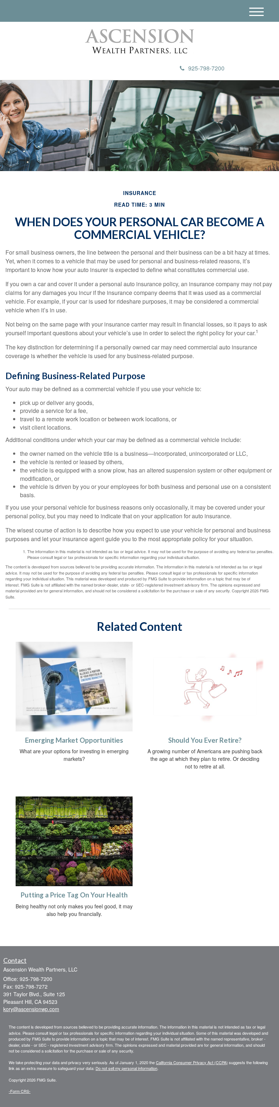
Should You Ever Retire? (205, 740)
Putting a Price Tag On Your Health (74, 895)
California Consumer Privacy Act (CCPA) (192, 1062)
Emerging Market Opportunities (74, 740)
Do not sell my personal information (126, 1068)
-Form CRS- (20, 1091)
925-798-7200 (206, 68)
